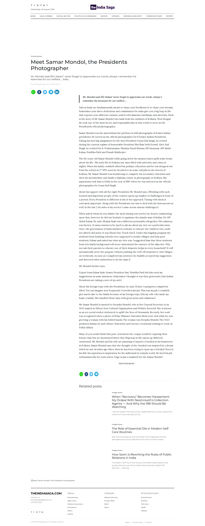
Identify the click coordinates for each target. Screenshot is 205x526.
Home (32, 16)
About (127, 522)
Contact (149, 522)
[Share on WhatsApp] (33, 92)
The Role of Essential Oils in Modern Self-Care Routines (140, 430)
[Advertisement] (102, 35)
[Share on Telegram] (51, 92)
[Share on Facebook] (39, 92)
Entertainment (73, 497)
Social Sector (63, 16)
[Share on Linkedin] (56, 92)
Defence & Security (132, 16)
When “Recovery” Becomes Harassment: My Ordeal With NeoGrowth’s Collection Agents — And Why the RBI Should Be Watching (141, 402)
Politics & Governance (85, 16)
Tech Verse (145, 504)
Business (144, 501)
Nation (104, 16)
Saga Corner (46, 16)
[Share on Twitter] (45, 92)
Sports (169, 16)
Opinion (115, 16)
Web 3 (106, 504)
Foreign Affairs (154, 16)
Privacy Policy (138, 522)
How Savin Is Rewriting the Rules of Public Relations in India (142, 456)
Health (143, 507)
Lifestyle (144, 511)
